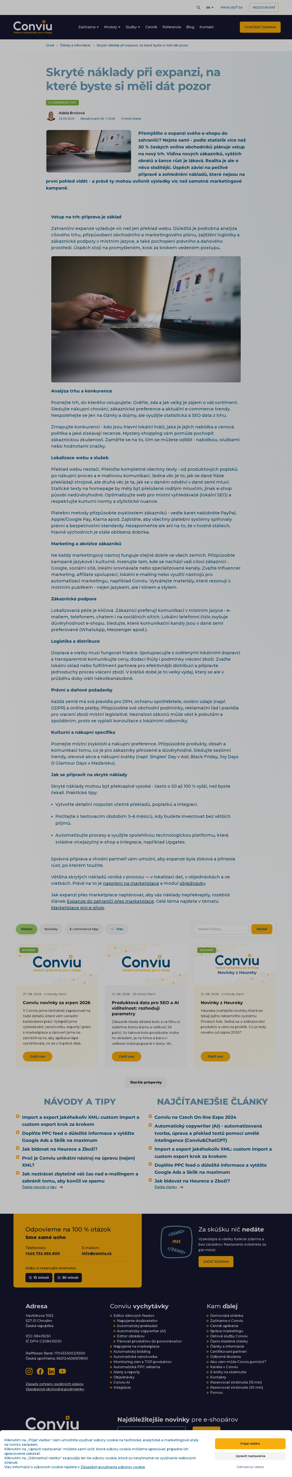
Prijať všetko (250, 1444)
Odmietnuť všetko (250, 1467)
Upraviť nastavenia (250, 1456)
